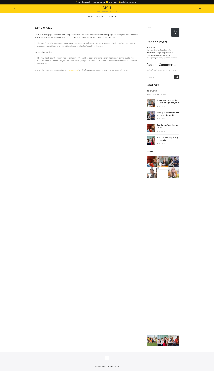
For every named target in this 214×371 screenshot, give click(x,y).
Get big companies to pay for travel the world (163, 58)
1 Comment (162, 94)
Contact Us (112, 17)
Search (149, 27)
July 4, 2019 (161, 106)
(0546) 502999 (112, 2)
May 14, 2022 (152, 94)
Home (90, 17)
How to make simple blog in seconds (160, 52)
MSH (107, 8)
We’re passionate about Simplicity (159, 50)
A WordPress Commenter (156, 70)
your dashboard (72, 70)
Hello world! (151, 47)
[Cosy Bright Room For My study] (151, 125)
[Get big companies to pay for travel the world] (151, 113)
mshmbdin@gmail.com (129, 2)
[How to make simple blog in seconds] (151, 137)
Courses (100, 17)
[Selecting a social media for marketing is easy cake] (151, 100)
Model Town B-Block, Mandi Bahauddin (91, 2)
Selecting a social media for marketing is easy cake (168, 101)
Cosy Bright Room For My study (158, 55)
